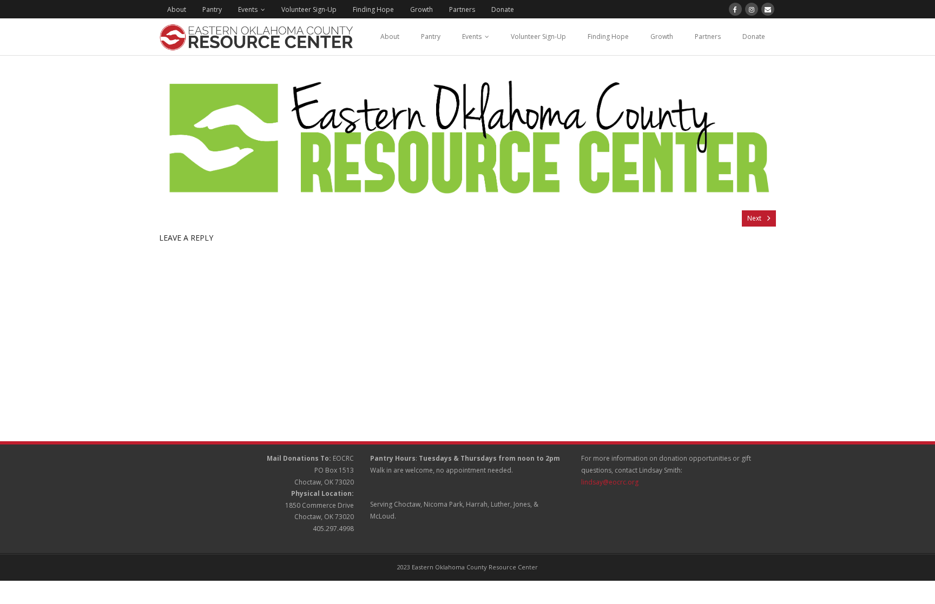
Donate (502, 9)
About (176, 9)
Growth (421, 9)
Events (248, 9)
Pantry (212, 9)
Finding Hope (373, 9)
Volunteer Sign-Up (309, 9)
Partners (462, 9)
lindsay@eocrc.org (609, 482)
